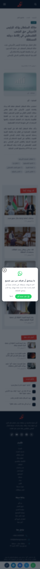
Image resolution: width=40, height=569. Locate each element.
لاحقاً (11, 296)
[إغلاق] (4, 270)
